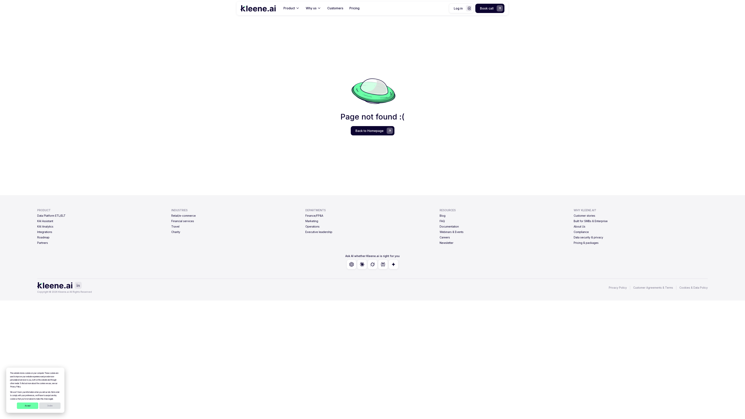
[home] (258, 8)
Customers (335, 8)
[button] (291, 8)
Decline (50, 405)
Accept (27, 405)
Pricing (354, 8)
